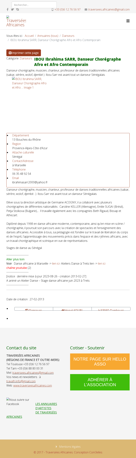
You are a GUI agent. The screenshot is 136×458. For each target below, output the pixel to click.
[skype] (17, 9)
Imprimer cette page (25, 53)
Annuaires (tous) (47, 36)
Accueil (29, 36)
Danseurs (68, 36)
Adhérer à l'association (100, 382)
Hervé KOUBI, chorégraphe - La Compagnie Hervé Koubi (72, 309)
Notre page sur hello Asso (99, 361)
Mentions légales (69, 447)
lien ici (56, 263)
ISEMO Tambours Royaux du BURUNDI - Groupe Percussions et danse (111, 309)
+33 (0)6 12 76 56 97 (68, 9)
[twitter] (12, 9)
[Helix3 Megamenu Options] (128, 21)
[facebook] (7, 9)
